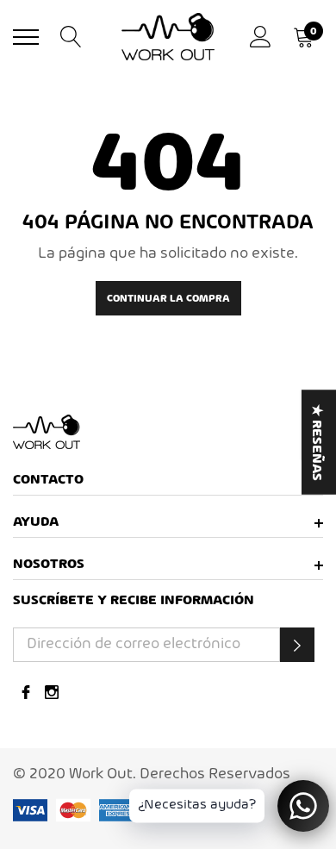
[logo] (168, 36)
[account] (260, 36)
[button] (297, 644)
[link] (168, 432)
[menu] (26, 37)
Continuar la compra (168, 299)
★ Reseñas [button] (316, 441)
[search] (71, 36)
